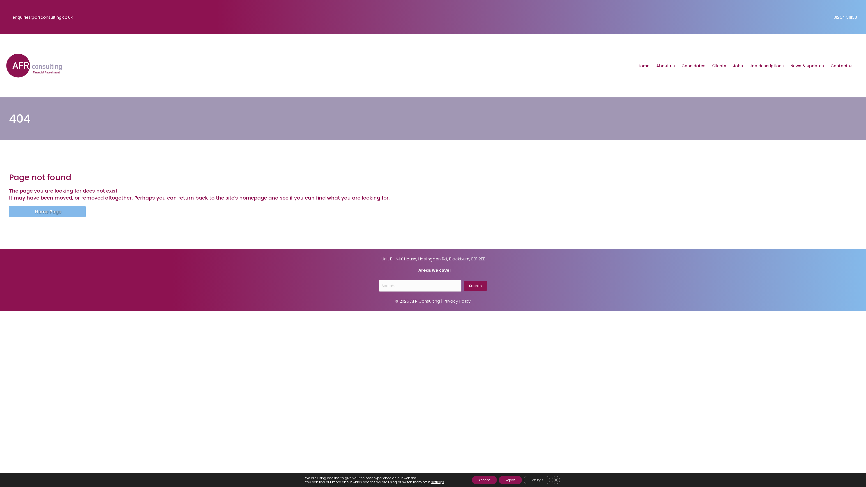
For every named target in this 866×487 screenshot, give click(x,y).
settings (437, 482)
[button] (475, 286)
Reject (510, 480)
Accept (484, 480)
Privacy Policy (457, 301)
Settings (536, 480)
